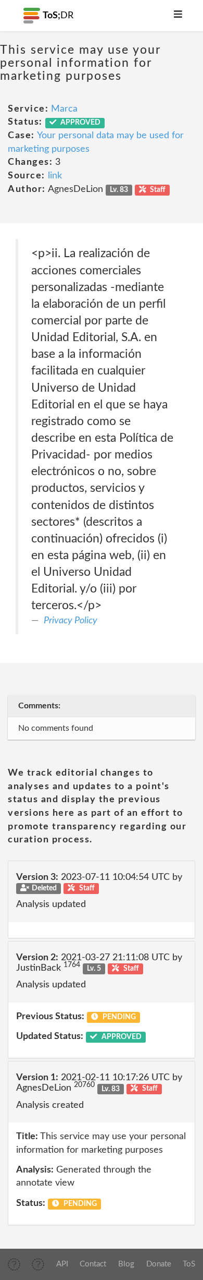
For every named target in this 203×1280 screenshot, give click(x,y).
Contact (93, 1264)
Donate (158, 1264)
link (55, 175)
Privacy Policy (70, 620)
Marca (64, 109)
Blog (126, 1264)
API (62, 1264)
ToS (189, 1264)
